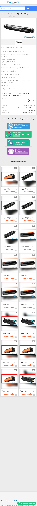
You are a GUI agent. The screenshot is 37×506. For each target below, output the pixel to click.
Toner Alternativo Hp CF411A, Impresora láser (27, 189)
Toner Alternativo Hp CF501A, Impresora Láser (9, 276)
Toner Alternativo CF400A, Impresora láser (27, 333)
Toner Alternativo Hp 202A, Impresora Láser (27, 304)
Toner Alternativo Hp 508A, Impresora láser (9, 189)
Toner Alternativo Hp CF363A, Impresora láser (9, 362)
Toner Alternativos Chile (9, 501)
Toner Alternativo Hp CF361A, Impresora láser (9, 391)
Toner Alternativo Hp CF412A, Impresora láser (9, 218)
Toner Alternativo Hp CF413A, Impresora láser (27, 218)
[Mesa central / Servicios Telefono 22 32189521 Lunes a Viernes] (18, 145)
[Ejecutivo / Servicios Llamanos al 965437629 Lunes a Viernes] (18, 129)
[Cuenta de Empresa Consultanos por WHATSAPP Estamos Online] (18, 137)
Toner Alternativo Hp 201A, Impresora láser (27, 391)
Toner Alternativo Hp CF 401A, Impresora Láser (9, 333)
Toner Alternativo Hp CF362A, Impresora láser (27, 362)
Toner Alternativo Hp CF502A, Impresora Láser (27, 276)
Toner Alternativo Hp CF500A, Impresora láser (27, 247)
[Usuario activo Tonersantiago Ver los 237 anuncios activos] (18, 154)
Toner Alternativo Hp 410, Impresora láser (9, 247)
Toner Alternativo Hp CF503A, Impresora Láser (9, 304)
